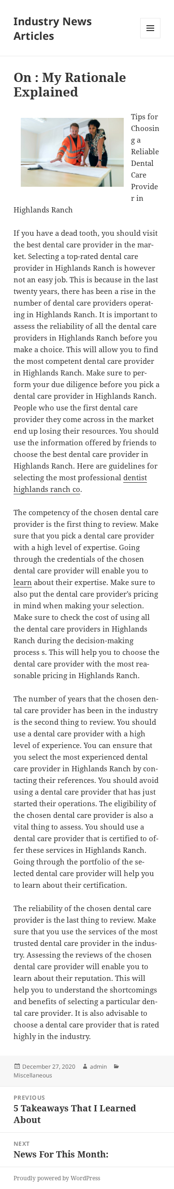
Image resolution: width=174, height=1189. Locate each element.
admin (98, 1066)
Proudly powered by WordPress (57, 1178)
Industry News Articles (53, 28)
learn (23, 582)
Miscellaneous (33, 1075)
